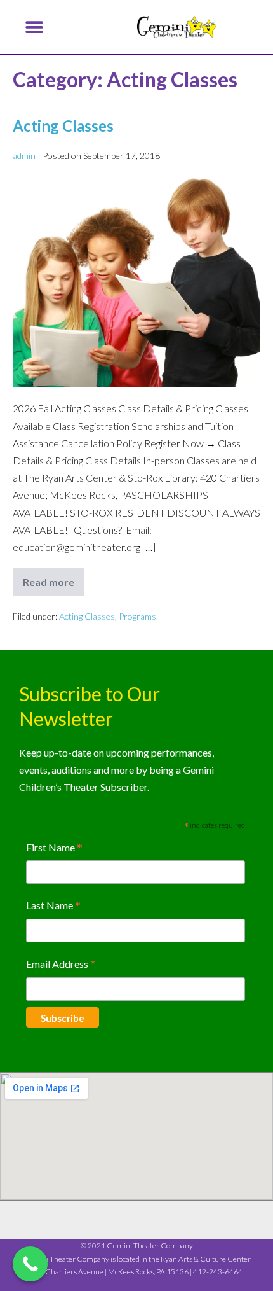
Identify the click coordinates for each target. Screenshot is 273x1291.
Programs (137, 616)
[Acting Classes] (136, 281)
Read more (53, 578)
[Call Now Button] (30, 1263)
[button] (34, 27)
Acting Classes (63, 125)
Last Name (53, 906)
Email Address (61, 965)
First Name (54, 848)
